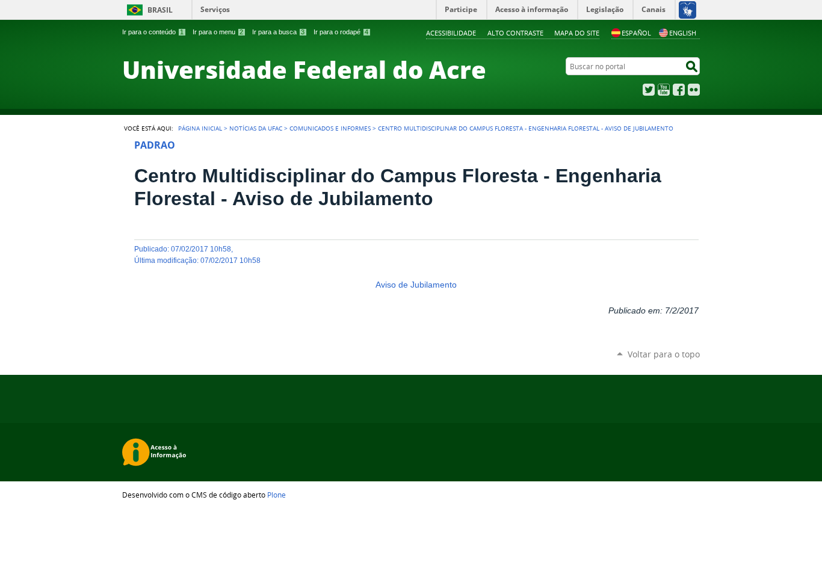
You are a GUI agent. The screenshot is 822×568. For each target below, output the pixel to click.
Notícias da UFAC (255, 128)
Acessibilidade (451, 32)
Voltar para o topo (664, 354)
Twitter (649, 90)
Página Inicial (200, 128)
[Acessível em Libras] (687, 9)
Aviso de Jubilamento (416, 284)
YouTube (664, 90)
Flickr (694, 90)
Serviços (215, 9)
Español (636, 32)
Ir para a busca (278, 32)
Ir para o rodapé (341, 32)
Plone (276, 494)
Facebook (679, 90)
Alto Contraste (515, 32)
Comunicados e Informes (330, 128)
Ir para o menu (218, 32)
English (682, 32)
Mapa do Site (576, 32)
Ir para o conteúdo (153, 32)
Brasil (160, 10)
